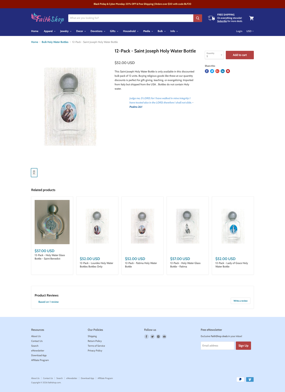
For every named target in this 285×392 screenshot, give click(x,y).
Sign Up (243, 345)
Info (173, 31)
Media (147, 31)
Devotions (97, 31)
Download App (39, 355)
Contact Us (37, 341)
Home (34, 31)
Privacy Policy (95, 350)
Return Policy (95, 341)
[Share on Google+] (217, 71)
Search (34, 345)
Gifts (113, 31)
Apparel (48, 31)
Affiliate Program (40, 360)
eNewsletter (37, 350)
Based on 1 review (48, 301)
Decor (80, 31)
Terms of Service (96, 345)
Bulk (160, 31)
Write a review (241, 300)
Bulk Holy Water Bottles (55, 42)
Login (239, 31)
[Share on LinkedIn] (223, 71)
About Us (36, 336)
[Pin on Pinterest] (228, 71)
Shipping (92, 336)
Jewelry (64, 31)
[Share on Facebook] (207, 71)
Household (129, 31)
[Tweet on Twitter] (212, 71)
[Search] (197, 18)
